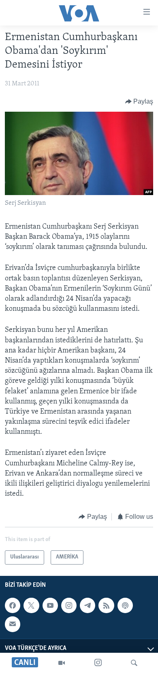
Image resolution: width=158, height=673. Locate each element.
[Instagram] (98, 663)
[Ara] (134, 663)
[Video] (61, 663)
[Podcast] (125, 605)
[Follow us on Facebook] (12, 605)
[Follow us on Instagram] (69, 605)
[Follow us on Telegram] (87, 605)
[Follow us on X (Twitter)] (31, 605)
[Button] (139, 101)
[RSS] (106, 605)
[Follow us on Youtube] (50, 605)
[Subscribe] (12, 624)
